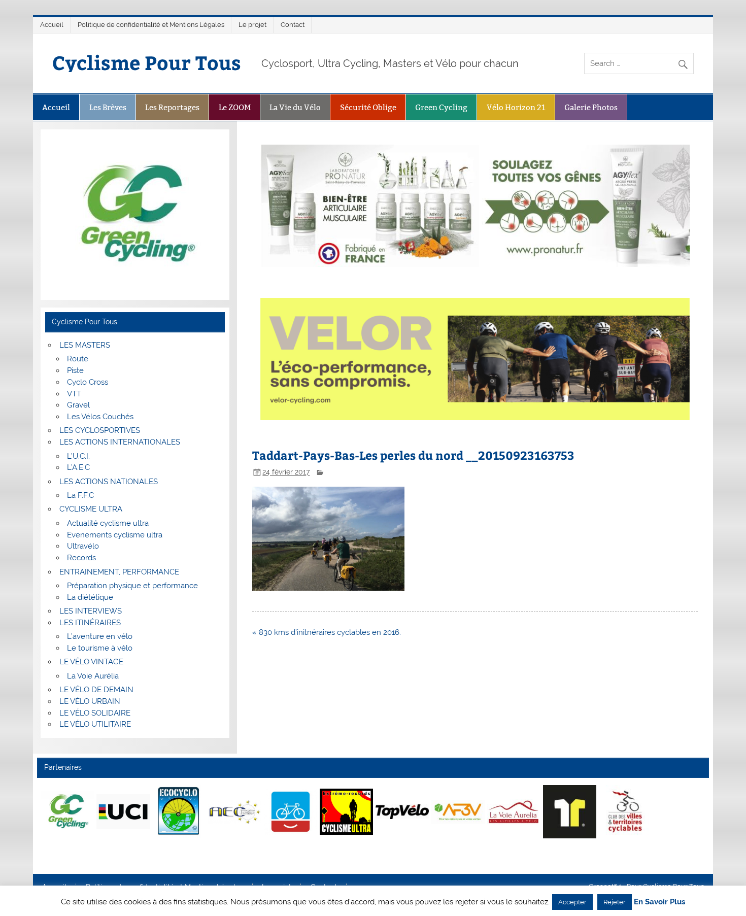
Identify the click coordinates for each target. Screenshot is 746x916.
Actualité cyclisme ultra (108, 523)
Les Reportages (172, 107)
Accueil (51, 24)
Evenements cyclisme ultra (114, 534)
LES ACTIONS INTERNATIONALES (119, 442)
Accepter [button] (572, 902)
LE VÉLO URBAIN (89, 701)
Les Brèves (107, 107)
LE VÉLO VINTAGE (91, 661)
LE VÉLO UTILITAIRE (95, 724)
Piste (75, 370)
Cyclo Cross (87, 382)
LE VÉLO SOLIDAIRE (94, 713)
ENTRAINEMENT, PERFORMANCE (119, 571)
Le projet (252, 24)
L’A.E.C (78, 467)
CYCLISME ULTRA (90, 509)
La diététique (90, 597)
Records (81, 557)
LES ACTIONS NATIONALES (108, 481)
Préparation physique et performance (132, 585)
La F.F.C (80, 495)
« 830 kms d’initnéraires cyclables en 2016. (326, 632)
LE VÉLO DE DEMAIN (96, 689)
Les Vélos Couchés (100, 416)
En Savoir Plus (659, 902)
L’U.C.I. (78, 456)
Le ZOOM (235, 107)
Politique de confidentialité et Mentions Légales (151, 24)
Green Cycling (441, 107)
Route (77, 358)
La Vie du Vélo (295, 107)
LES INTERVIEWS (90, 611)
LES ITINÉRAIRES (90, 622)
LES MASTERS (84, 345)
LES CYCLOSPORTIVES (99, 430)
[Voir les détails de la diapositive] (67, 811)
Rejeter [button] (614, 902)
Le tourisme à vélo (99, 648)
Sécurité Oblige (368, 107)
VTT (74, 393)
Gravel (78, 405)
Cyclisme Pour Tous (146, 62)
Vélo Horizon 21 (516, 107)
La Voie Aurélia (93, 676)
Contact (292, 24)
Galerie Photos (591, 107)
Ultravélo (83, 546)
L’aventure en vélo (99, 636)
